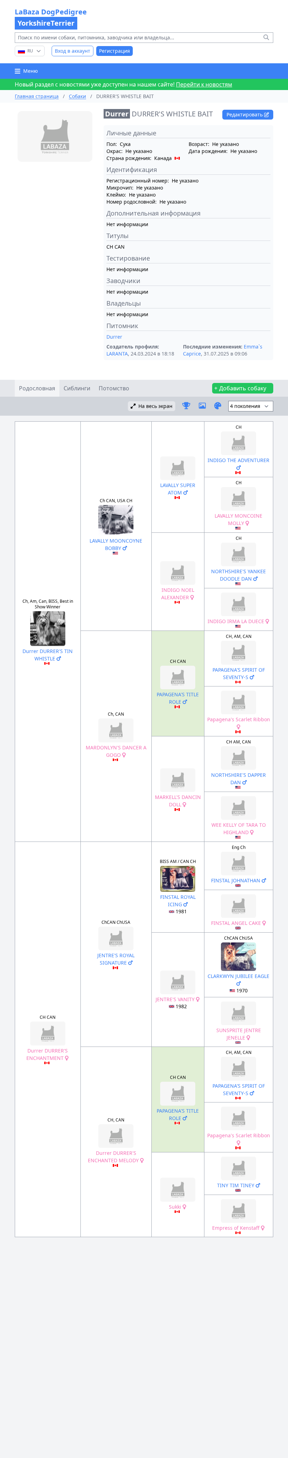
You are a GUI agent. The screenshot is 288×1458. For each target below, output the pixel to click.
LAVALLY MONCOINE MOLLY (238, 519)
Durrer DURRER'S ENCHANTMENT (47, 1054)
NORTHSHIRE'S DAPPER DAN (238, 779)
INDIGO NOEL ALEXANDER (177, 594)
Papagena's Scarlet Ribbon (238, 719)
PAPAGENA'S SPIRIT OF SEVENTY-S (238, 673)
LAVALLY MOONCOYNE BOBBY (116, 544)
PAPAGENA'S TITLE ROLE (178, 698)
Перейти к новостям (204, 84)
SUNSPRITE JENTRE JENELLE (238, 1034)
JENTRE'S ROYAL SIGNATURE (116, 959)
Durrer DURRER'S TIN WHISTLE (47, 655)
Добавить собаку (242, 388)
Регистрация (114, 50)
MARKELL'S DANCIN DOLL (178, 801)
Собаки (77, 96)
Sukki (176, 1206)
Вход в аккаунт (72, 50)
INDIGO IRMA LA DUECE (237, 621)
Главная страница (37, 96)
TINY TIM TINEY (236, 1185)
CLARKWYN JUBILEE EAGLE (238, 976)
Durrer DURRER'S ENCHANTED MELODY (114, 1157)
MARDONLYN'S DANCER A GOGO (116, 751)
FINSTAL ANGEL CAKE (236, 923)
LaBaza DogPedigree (51, 17)
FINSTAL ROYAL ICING (178, 901)
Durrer (114, 336)
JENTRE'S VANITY (176, 999)
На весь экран (155, 406)
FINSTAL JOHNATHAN (236, 880)
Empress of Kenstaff (236, 1227)
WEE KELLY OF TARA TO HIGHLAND (238, 828)
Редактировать (245, 114)
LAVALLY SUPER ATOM (177, 489)
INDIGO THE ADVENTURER (238, 460)
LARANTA (117, 353)
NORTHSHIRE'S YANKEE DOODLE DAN (238, 575)
